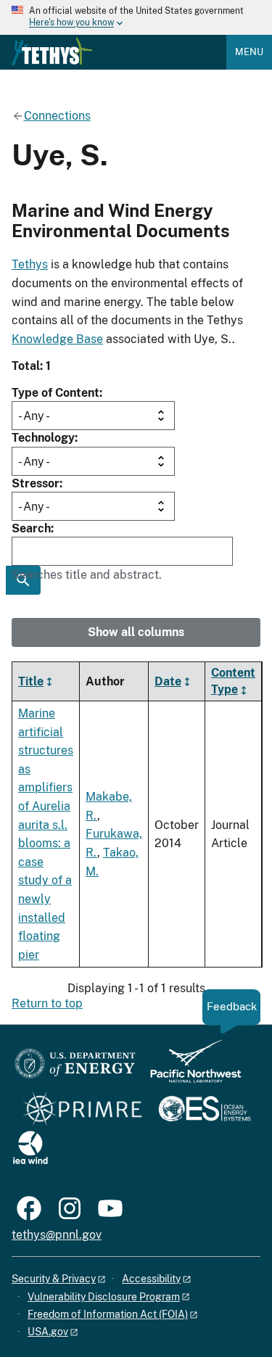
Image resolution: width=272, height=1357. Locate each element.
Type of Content (55, 393)
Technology (43, 438)
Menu (249, 51)
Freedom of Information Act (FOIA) (108, 1314)
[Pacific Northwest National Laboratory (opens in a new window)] (190, 1068)
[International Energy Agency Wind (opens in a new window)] (30, 1148)
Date (167, 681)
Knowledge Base (57, 339)
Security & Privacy (54, 1278)
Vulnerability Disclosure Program (104, 1297)
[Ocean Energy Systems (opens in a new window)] (205, 1110)
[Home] (52, 51)
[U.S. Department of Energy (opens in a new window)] (75, 1068)
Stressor (35, 483)
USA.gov (48, 1331)
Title (31, 681)
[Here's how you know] (136, 17)
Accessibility (151, 1278)
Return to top (47, 1003)
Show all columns (136, 632)
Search (31, 528)
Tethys (30, 264)
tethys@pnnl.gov (57, 1235)
